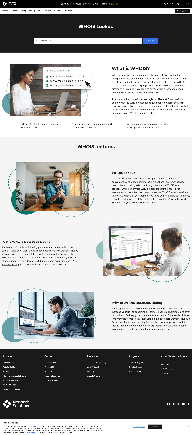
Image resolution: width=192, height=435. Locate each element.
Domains (5, 11)
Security (32, 11)
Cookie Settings (51, 380)
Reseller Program (136, 367)
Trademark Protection (11, 389)
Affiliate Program (136, 362)
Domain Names (9, 362)
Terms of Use (33, 426)
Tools (89, 380)
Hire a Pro (68, 11)
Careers (164, 373)
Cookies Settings (139, 427)
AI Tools (48, 11)
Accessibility (50, 367)
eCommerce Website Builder (14, 376)
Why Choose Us (167, 369)
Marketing (57, 11)
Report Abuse (50, 371)
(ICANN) (150, 78)
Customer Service (52, 362)
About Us (165, 364)
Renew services (182, 11)
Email (40, 11)
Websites (14, 11)
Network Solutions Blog (96, 362)
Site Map (90, 371)
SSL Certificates (9, 385)
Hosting (23, 11)
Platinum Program (136, 371)
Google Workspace (10, 380)
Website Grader (93, 376)
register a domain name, (136, 75)
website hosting (10, 264)
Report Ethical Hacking (54, 376)
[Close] (188, 426)
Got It (155, 427)
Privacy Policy (30, 433)
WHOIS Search (93, 367)
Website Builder (9, 367)
